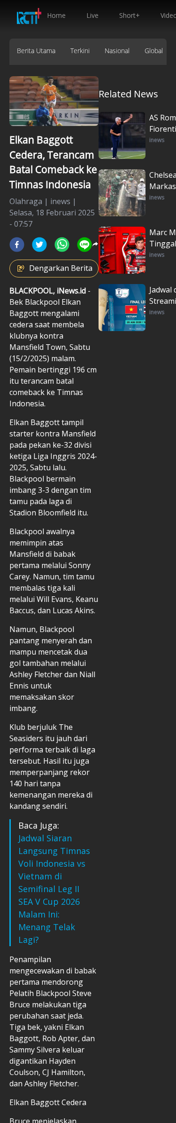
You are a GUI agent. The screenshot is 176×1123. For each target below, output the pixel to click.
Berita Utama (36, 50)
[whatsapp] (61, 244)
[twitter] (39, 244)
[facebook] (16, 244)
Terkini (80, 50)
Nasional (117, 50)
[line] (84, 244)
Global (154, 50)
